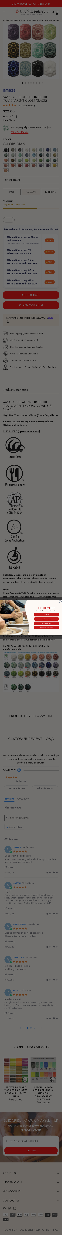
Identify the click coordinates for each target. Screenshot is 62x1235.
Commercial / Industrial (46, 627)
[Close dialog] (60, 601)
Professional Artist (46, 623)
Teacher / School (46, 619)
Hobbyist (46, 614)
